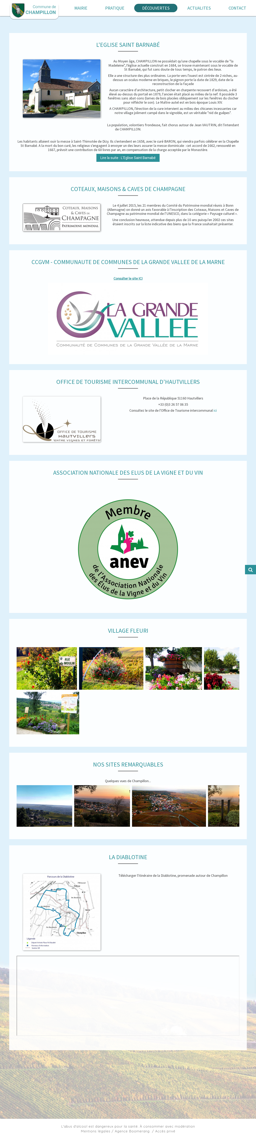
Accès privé (165, 1131)
